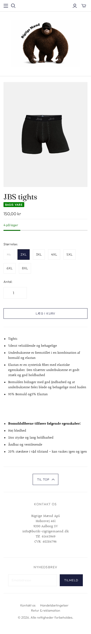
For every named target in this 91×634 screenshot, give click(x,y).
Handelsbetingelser (54, 605)
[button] (46, 479)
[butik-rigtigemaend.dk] (45, 43)
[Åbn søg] (13, 5)
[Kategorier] (6, 5)
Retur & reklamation (45, 610)
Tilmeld (71, 580)
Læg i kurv (45, 313)
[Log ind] (74, 5)
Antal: (8, 282)
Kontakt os (27, 605)
